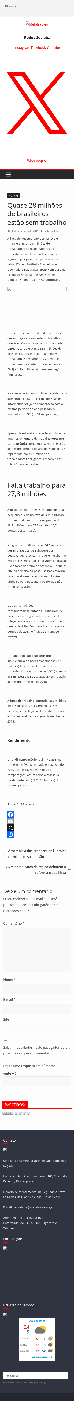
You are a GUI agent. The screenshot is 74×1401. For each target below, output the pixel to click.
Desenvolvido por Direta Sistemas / (17, 1382)
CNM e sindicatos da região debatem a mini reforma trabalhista (36, 870)
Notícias (13, 195)
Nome (9, 979)
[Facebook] (37, 814)
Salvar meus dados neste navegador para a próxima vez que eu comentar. (36, 1050)
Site (6, 1019)
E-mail (9, 999)
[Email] (37, 821)
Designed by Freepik (39, 1382)
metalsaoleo (51, 231)
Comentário (13, 923)
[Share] (37, 834)
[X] (37, 827)
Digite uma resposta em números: (29, 1066)
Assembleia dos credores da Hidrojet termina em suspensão (37, 853)
